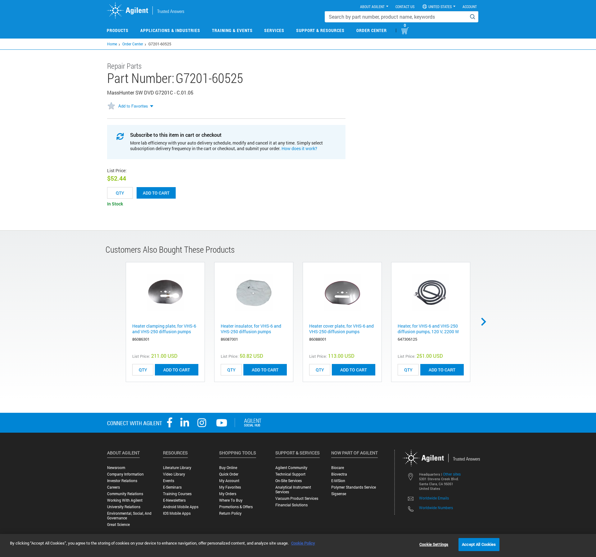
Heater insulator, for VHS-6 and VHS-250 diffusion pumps (251, 328)
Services (274, 30)
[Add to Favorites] (111, 106)
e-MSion (338, 480)
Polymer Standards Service (353, 487)
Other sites (452, 474)
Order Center (371, 30)
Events (168, 480)
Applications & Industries (170, 30)
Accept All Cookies (479, 544)
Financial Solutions (291, 505)
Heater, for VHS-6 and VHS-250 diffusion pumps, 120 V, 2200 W (428, 328)
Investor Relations (122, 480)
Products (118, 30)
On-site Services (288, 480)
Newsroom (116, 467)
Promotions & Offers (236, 506)
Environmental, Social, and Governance (129, 515)
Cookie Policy (303, 543)
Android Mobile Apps (180, 506)
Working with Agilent (124, 500)
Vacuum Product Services (296, 498)
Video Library (174, 474)
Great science (118, 524)
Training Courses (177, 493)
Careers (113, 487)
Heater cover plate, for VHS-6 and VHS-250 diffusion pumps (341, 328)
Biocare (337, 467)
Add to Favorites (133, 106)
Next (485, 321)
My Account (229, 480)
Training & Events (232, 30)
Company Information (125, 474)
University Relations (123, 506)
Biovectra (339, 474)
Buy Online (228, 467)
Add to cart (156, 193)
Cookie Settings (433, 544)
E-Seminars (172, 487)
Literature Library (177, 467)
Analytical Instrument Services (293, 489)
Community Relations (125, 493)
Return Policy (230, 513)
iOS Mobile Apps (177, 513)
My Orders (227, 493)
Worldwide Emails (434, 497)
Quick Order (228, 474)
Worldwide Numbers (436, 507)
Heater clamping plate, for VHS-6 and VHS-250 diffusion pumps (164, 328)
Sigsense (338, 493)
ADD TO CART (176, 370)
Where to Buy (230, 500)
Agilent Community (291, 467)
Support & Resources (320, 30)
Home (112, 43)
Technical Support (290, 474)
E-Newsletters (174, 500)
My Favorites (230, 487)
